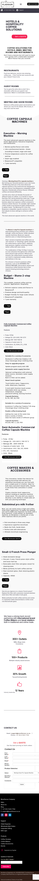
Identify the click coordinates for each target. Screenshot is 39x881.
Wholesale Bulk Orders (8, 826)
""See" (5, 176)
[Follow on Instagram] (6, 814)
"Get (6, 170)
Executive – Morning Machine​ (15, 134)
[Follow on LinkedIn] (9, 814)
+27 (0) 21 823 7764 (22, 735)
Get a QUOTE (20, 36)
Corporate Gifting (6, 828)
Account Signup (34, 4)
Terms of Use (15, 879)
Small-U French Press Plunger (19, 552)
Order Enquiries (6, 824)
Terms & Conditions (6, 879)
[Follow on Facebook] (2, 814)
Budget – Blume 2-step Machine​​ (17, 277)
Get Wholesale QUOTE (14, 351)
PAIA (21, 879)
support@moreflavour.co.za (20, 733)
